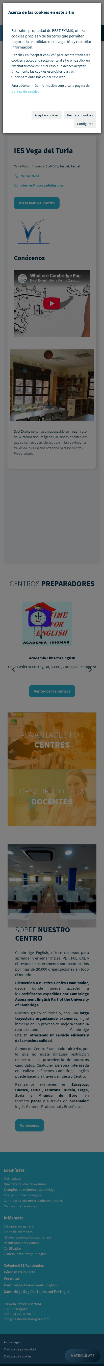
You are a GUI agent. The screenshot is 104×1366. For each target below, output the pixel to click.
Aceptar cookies (47, 115)
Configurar (85, 123)
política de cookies (25, 91)
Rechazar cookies (80, 115)
